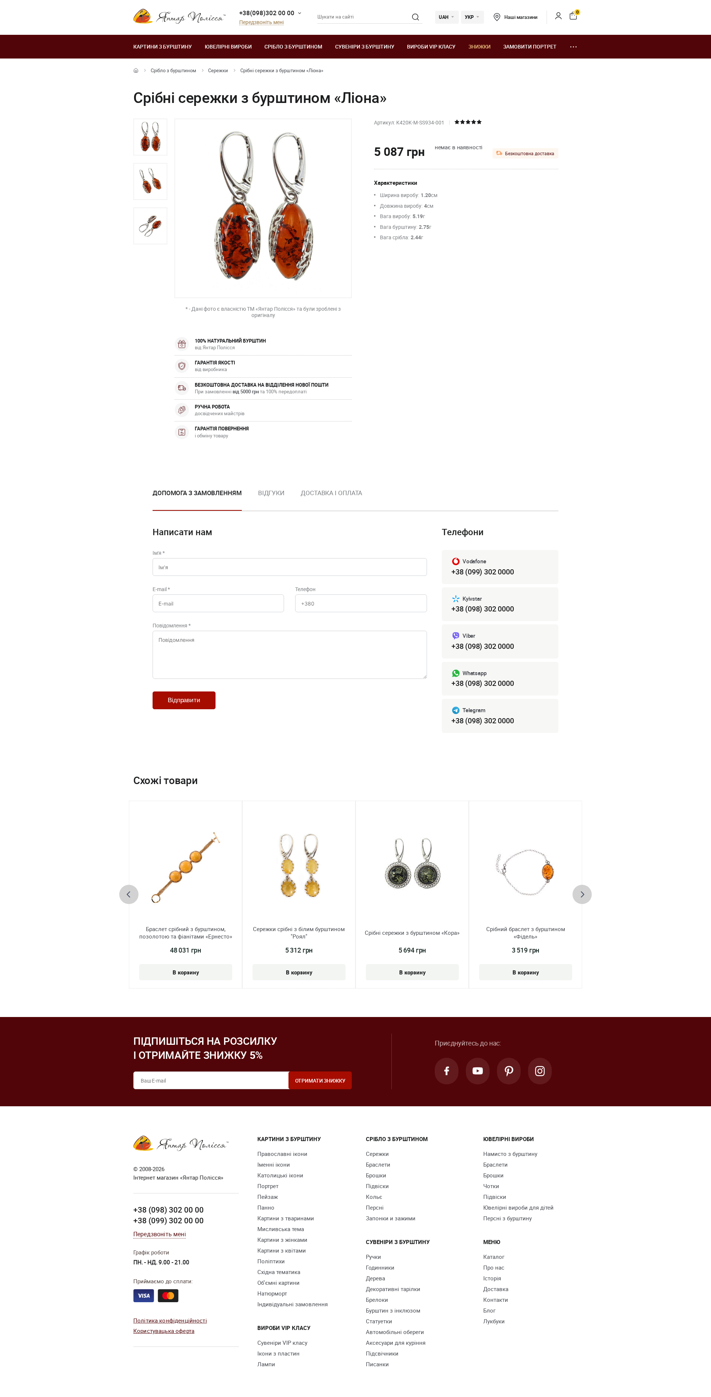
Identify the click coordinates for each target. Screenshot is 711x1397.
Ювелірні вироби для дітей (518, 1207)
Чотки (491, 1186)
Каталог (493, 1256)
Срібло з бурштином (293, 46)
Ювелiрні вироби (228, 46)
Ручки (373, 1256)
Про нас (493, 1267)
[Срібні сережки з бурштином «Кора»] (412, 868)
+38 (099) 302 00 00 (168, 1220)
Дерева (375, 1278)
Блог (489, 1310)
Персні (375, 1207)
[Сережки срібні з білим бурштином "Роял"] (299, 868)
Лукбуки (494, 1321)
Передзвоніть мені (261, 22)
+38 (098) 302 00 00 (168, 1209)
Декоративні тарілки (393, 1289)
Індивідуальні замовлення (292, 1304)
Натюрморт (272, 1293)
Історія (492, 1278)
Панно (265, 1207)
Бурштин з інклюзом (393, 1310)
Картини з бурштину (162, 46)
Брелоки (377, 1299)
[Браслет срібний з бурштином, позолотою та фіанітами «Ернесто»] (185, 868)
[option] (150, 137)
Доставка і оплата (331, 493)
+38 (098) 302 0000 (482, 609)
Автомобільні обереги (395, 1332)
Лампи (266, 1364)
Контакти (495, 1299)
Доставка (495, 1289)
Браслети (378, 1164)
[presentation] (128, 894)
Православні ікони (282, 1153)
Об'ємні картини (278, 1282)
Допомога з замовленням (197, 493)
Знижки (479, 46)
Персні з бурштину (507, 1218)
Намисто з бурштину (510, 1153)
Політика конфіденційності (170, 1320)
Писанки (377, 1364)
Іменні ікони (273, 1164)
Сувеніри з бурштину (364, 46)
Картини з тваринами (285, 1218)
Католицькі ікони (280, 1175)
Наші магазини (520, 17)
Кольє (374, 1196)
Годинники (380, 1267)
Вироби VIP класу (431, 46)
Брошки (376, 1175)
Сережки (218, 70)
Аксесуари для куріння (395, 1342)
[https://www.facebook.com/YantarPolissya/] (446, 1071)
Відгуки (271, 493)
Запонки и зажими (390, 1218)
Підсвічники (382, 1353)
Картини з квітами (281, 1250)
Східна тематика (278, 1272)
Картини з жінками (282, 1239)
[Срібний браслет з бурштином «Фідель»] (525, 868)
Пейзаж (267, 1196)
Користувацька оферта (163, 1330)
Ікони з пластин (278, 1353)
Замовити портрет (530, 46)
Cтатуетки (379, 1321)
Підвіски (377, 1186)
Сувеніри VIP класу (282, 1342)
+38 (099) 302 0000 (482, 572)
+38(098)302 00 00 (266, 13)
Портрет (267, 1186)
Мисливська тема (280, 1229)
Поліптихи (271, 1261)
